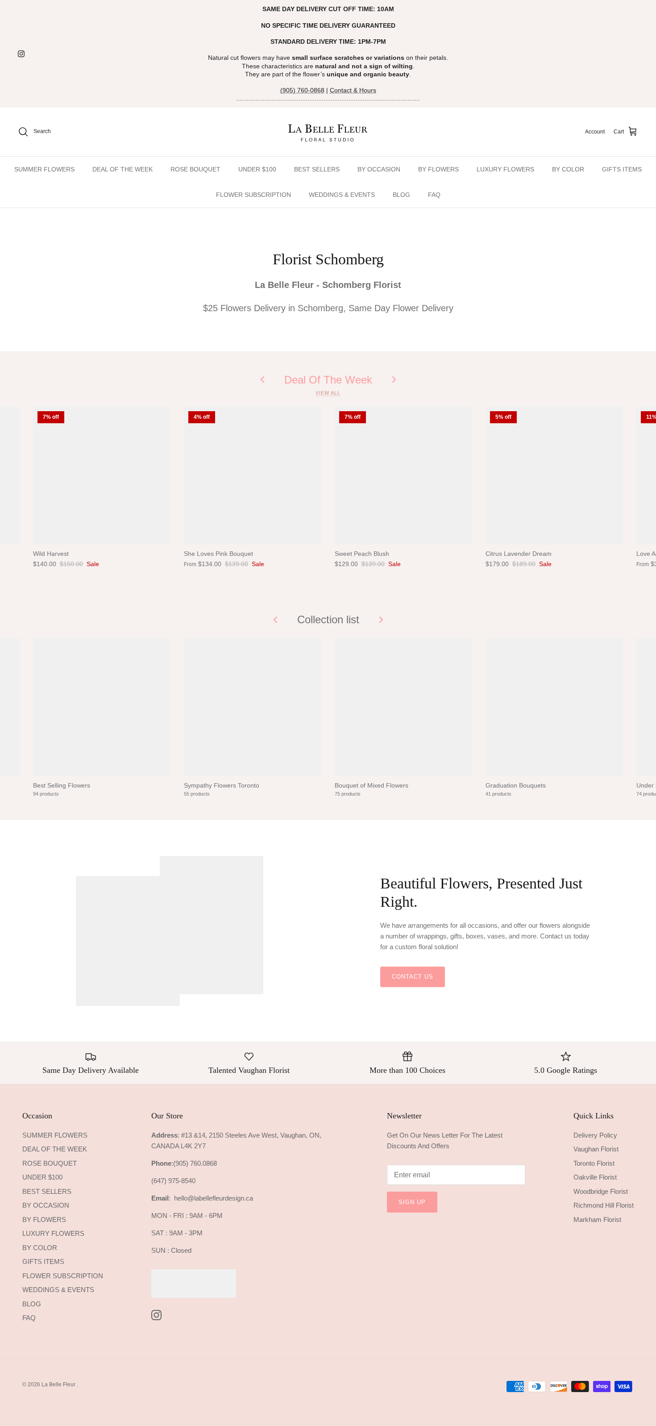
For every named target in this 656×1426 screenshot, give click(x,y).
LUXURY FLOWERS (505, 169)
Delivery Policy (595, 1135)
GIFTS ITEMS (622, 169)
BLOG (401, 194)
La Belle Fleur (59, 1384)
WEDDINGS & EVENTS (342, 194)
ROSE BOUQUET (195, 169)
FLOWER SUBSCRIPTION (253, 194)
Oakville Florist (595, 1177)
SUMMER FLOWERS (44, 169)
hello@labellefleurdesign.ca (213, 1198)
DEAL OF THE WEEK (122, 169)
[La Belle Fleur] (328, 132)
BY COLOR (568, 169)
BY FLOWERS (438, 169)
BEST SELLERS (317, 169)
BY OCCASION (378, 169)
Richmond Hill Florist (603, 1205)
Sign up (412, 1202)
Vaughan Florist (596, 1149)
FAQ (434, 194)
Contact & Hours (353, 90)
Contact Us (412, 976)
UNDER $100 (257, 169)
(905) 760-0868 (302, 90)
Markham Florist (597, 1219)
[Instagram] (21, 53)
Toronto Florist (593, 1163)
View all (328, 393)
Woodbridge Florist (600, 1191)
